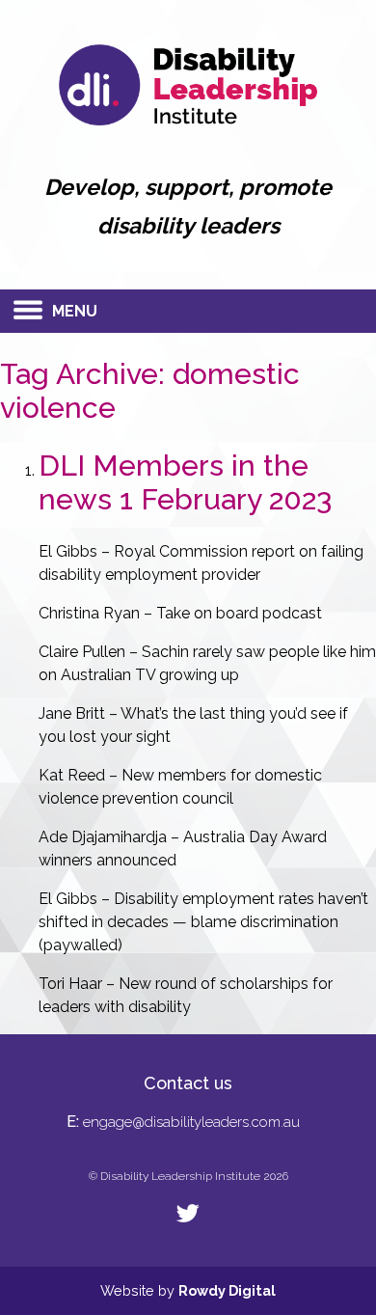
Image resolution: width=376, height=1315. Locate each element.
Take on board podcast (239, 613)
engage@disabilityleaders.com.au (191, 1122)
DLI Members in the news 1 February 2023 (185, 482)
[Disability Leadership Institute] (188, 120)
